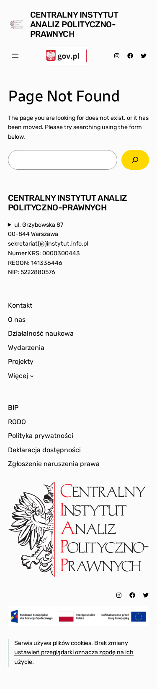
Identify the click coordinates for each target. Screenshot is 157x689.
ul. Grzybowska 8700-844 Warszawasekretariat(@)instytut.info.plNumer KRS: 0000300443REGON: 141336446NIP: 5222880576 (48, 248)
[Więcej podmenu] (32, 376)
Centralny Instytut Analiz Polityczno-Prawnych (74, 24)
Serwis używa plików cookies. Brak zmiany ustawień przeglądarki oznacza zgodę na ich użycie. (74, 653)
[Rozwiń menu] (15, 56)
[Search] (135, 160)
